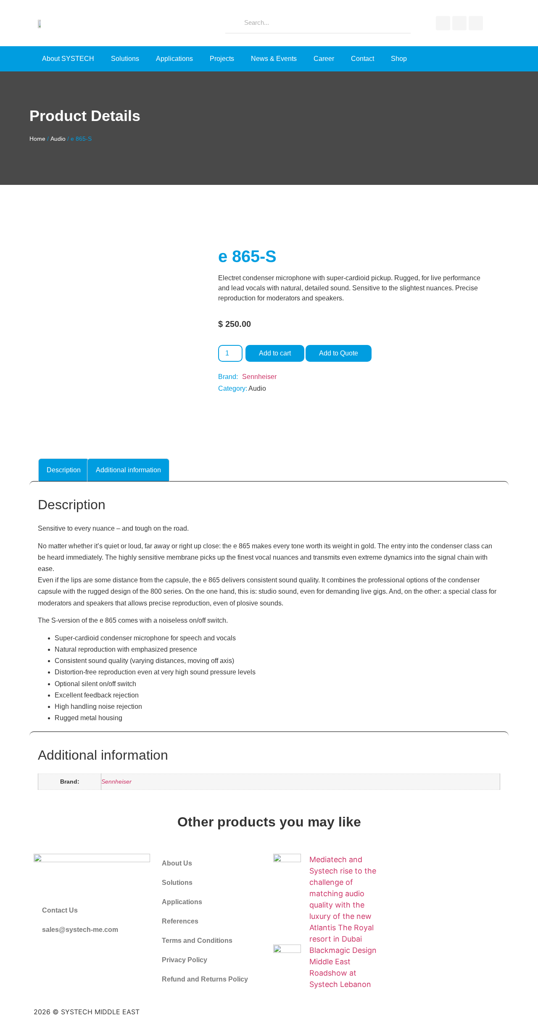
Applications (174, 58)
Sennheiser (259, 376)
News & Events (274, 58)
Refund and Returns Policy (205, 979)
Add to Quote (338, 353)
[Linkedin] (476, 23)
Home (37, 138)
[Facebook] (443, 23)
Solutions (125, 58)
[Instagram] (459, 23)
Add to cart (275, 353)
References (180, 921)
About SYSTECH (68, 58)
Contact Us (60, 910)
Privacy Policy (184, 959)
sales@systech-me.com (80, 929)
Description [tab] (64, 470)
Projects (222, 58)
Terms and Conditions (197, 940)
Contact (362, 58)
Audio (58, 138)
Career (324, 58)
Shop (399, 58)
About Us (177, 863)
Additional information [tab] (128, 470)
